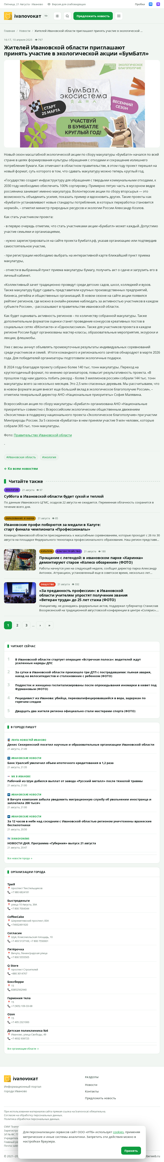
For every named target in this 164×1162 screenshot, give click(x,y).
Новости (24, 31)
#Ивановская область (21, 457)
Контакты (92, 1091)
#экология (49, 457)
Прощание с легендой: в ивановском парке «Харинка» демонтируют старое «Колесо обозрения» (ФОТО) (91, 560)
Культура (46, 551)
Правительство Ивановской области (43, 435)
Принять (131, 1151)
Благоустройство (68, 551)
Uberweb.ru (152, 1156)
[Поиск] (67, 16)
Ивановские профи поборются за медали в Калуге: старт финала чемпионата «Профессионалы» (52, 527)
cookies (118, 1132)
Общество (47, 584)
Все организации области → (23, 1048)
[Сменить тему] (57, 16)
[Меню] (119, 16)
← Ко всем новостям (21, 468)
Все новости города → (19, 858)
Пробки (140, 4)
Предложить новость (100, 1098)
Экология (12, 490)
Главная (9, 31)
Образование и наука (20, 518)
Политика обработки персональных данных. (32, 1119)
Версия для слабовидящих (69, 4)
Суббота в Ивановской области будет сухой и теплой (54, 496)
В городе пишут (23, 727)
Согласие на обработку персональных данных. (33, 1115)
